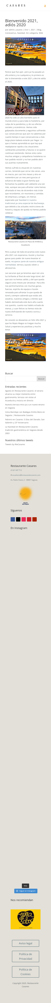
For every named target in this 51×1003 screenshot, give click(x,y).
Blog (39, 29)
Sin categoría (32, 33)
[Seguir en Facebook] (13, 519)
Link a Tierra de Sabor (25, 921)
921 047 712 (17, 470)
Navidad (21, 33)
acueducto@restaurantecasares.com (26, 475)
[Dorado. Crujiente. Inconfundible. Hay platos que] (26, 679)
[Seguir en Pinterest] (29, 519)
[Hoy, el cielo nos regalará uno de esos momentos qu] (26, 759)
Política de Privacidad (25, 956)
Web (41, 33)
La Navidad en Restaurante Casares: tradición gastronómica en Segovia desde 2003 (24, 430)
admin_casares (15, 29)
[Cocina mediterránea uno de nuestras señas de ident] (26, 863)
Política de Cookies (25, 972)
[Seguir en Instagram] (23, 519)
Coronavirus (10, 33)
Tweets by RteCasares (15, 444)
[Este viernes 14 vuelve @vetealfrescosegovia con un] (26, 825)
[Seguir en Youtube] (34, 519)
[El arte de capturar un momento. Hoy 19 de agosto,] (26, 621)
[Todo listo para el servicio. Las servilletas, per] (26, 567)
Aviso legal (25, 943)
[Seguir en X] (18, 519)
